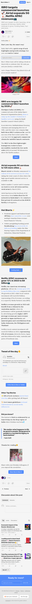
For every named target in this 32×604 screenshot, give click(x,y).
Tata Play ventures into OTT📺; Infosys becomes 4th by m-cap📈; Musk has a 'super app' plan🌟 (12, 556)
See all (5, 570)
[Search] (29, 520)
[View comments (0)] (8, 36)
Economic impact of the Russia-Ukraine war (9, 526)
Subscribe (22, 2)
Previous (6, 489)
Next (26, 489)
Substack (7, 600)
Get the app (24, 596)
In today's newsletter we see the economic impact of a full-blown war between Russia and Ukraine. (11, 529)
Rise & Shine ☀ (8, 31)
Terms (22, 591)
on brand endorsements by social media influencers (14, 404)
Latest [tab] (7, 520)
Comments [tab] (5, 500)
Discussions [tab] (14, 520)
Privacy (17, 591)
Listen (28, 32)
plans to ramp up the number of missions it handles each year (14, 116)
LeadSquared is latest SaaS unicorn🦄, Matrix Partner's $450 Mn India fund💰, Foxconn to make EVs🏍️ (10, 541)
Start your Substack (11, 596)
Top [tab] (3, 520)
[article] (16, 530)
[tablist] (8, 500)
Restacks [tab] (12, 500)
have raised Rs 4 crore (19, 216)
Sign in (28, 2)
